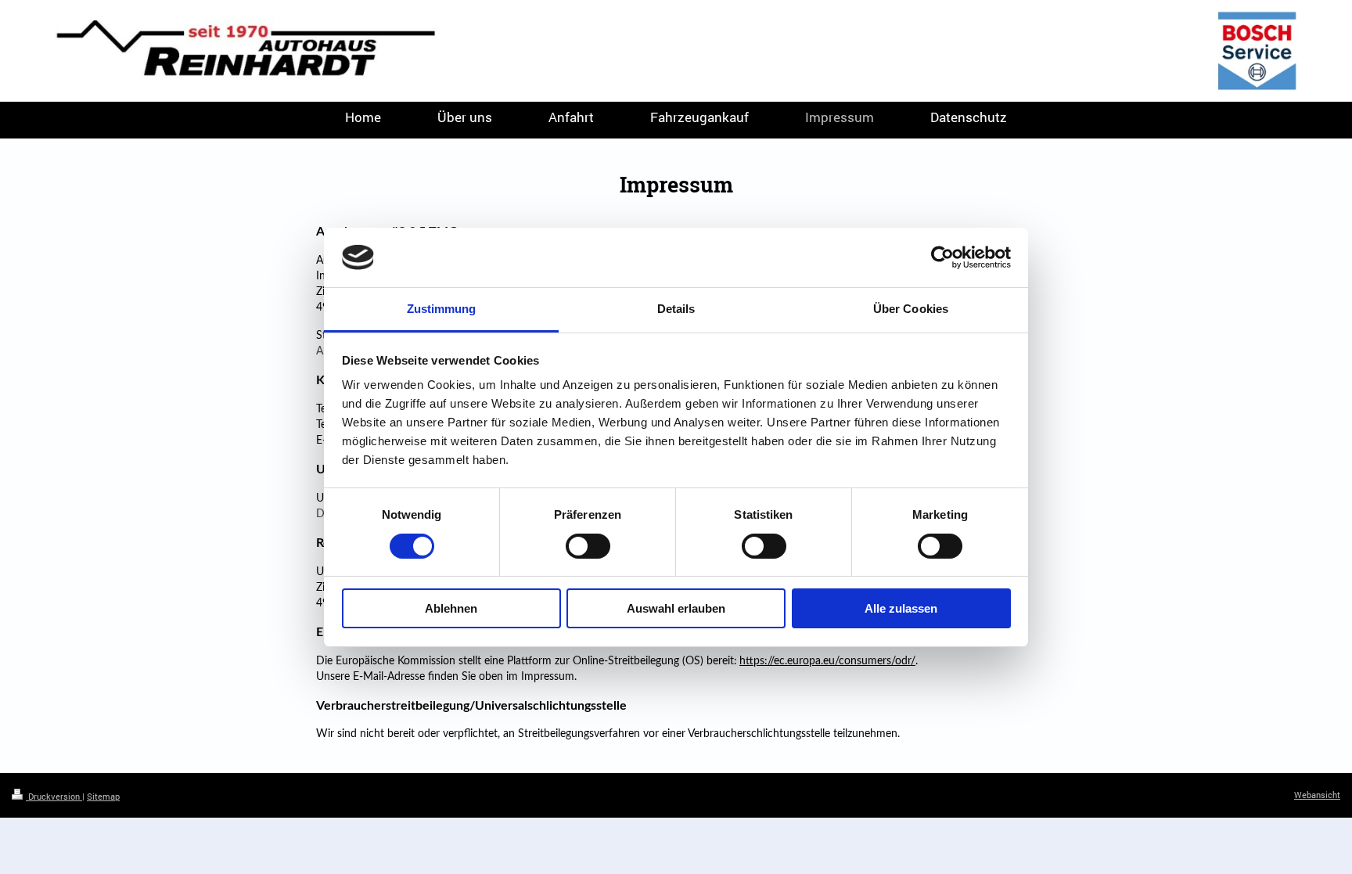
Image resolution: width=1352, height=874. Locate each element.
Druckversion (54, 796)
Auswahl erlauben (676, 608)
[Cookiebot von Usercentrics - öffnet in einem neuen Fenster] (942, 257)
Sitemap (103, 796)
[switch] (588, 546)
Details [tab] (676, 308)
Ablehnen (451, 608)
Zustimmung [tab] (441, 308)
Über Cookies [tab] (910, 308)
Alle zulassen (901, 608)
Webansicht (1317, 794)
